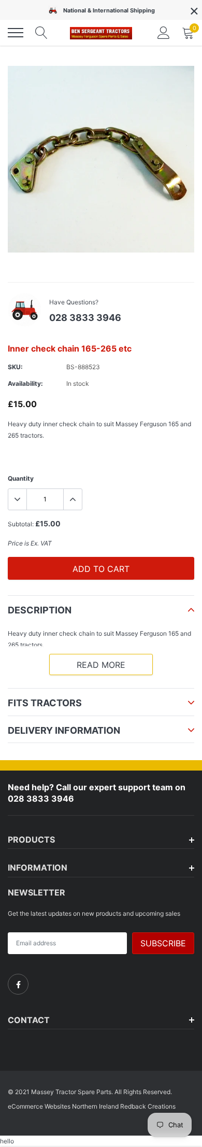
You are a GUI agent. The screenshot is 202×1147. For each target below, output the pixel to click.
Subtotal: (21, 524)
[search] (41, 33)
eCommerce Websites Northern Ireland (63, 1106)
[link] (18, 984)
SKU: (15, 367)
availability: (25, 383)
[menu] (15, 32)
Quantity (21, 478)
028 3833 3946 (85, 317)
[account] (163, 32)
